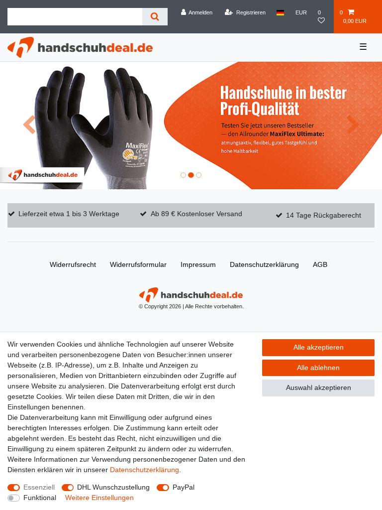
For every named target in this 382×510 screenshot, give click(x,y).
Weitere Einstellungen (99, 498)
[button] (28, 125)
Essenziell (39, 487)
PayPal (183, 487)
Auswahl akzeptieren (318, 387)
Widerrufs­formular (138, 264)
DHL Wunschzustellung (113, 487)
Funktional (39, 498)
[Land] (280, 12)
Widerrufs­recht (73, 264)
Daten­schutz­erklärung (264, 264)
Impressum (198, 264)
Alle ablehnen (318, 368)
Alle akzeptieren (318, 347)
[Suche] (155, 16)
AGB (320, 264)
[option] (191, 125)
